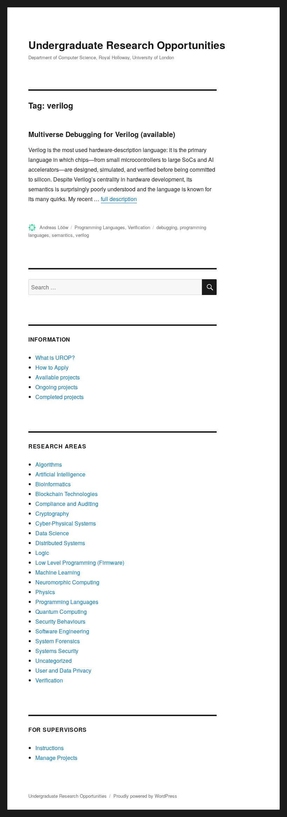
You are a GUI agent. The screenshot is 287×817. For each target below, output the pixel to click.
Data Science (52, 533)
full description (119, 199)
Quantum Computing (61, 611)
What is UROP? (55, 357)
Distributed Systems (60, 543)
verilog (82, 235)
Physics (45, 592)
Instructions (49, 748)
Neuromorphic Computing (67, 582)
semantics (62, 235)
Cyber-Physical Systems (65, 523)
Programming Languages (100, 227)
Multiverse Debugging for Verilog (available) (101, 134)
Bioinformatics (53, 484)
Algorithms (48, 464)
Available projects (57, 377)
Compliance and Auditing (66, 504)
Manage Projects (56, 758)
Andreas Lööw (54, 227)
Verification (139, 227)
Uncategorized (53, 661)
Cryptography (52, 513)
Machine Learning (57, 572)
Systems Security (56, 651)
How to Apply (52, 367)
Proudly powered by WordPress (145, 795)
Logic (42, 553)
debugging (166, 227)
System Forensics (57, 641)
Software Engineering (62, 631)
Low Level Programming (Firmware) (79, 562)
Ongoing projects (56, 387)
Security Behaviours (60, 621)
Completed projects (59, 397)
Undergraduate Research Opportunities (126, 44)
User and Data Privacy (63, 670)
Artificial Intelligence (60, 474)
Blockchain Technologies (66, 494)
